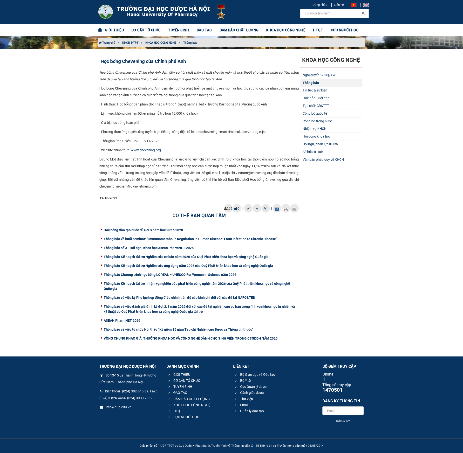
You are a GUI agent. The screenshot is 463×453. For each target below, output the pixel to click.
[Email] (294, 208)
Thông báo (190, 42)
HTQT (177, 411)
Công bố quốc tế (315, 113)
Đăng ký (343, 421)
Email (243, 405)
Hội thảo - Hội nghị (316, 98)
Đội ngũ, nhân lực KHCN (320, 144)
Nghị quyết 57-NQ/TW (319, 75)
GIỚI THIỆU (181, 374)
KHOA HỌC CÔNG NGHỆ (160, 42)
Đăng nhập (320, 5)
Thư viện (246, 399)
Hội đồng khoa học (317, 136)
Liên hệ (339, 5)
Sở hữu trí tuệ (313, 152)
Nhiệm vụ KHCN (315, 129)
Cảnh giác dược (251, 393)
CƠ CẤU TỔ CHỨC (186, 381)
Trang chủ (108, 42)
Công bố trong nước (318, 121)
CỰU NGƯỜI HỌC (186, 417)
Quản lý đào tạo (251, 411)
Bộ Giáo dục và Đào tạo (257, 374)
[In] (285, 208)
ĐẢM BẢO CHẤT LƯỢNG (191, 399)
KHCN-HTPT (130, 42)
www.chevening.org (146, 150)
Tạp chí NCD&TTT (316, 106)
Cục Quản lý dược (252, 387)
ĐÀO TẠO (180, 393)
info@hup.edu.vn (118, 407)
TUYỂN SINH (178, 30)
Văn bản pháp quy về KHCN (323, 159)
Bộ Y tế (245, 381)
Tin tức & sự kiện (315, 90)
